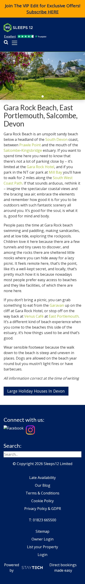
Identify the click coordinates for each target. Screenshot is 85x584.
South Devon (56, 139)
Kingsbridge (31, 150)
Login (42, 554)
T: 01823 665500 (42, 519)
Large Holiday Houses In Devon (36, 391)
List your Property (42, 546)
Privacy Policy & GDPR (42, 508)
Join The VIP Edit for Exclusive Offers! (42, 9)
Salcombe (12, 150)
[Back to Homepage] (38, 27)
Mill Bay (55, 172)
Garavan (57, 305)
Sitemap (42, 531)
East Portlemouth (64, 316)
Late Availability (42, 477)
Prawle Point (30, 144)
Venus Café (34, 316)
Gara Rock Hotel (40, 166)
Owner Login (42, 539)
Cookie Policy (42, 500)
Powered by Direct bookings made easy (40, 567)
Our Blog (42, 485)
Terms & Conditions (42, 493)
